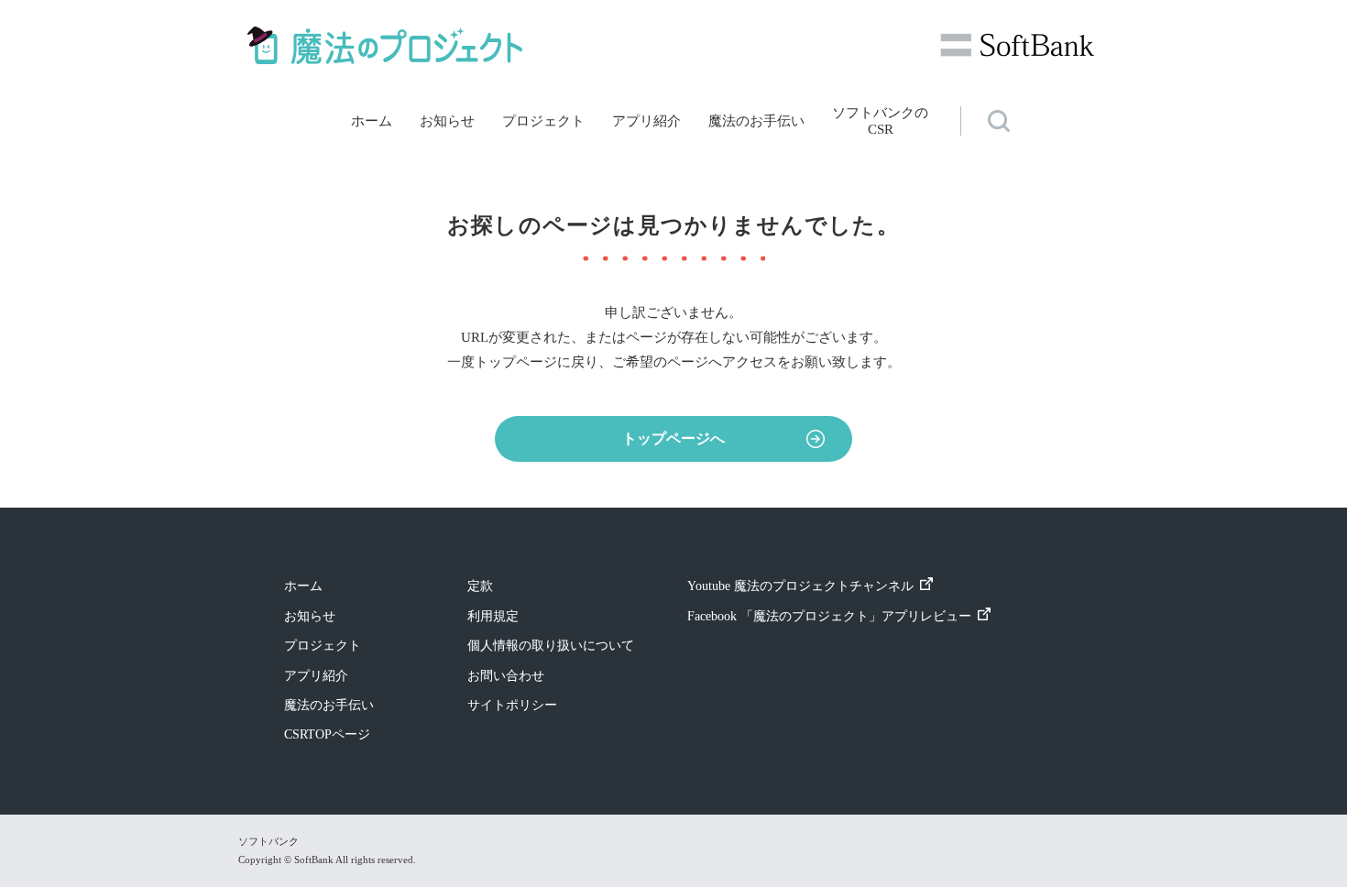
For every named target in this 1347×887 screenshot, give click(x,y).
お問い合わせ (505, 676)
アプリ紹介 (646, 121)
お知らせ (447, 121)
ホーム (371, 121)
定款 (480, 586)
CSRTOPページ (327, 734)
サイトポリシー (512, 705)
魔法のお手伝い (756, 121)
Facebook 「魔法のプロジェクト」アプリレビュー (829, 616)
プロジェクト (543, 121)
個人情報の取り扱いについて (550, 645)
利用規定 (493, 616)
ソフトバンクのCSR (880, 121)
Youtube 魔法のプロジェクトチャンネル (800, 586)
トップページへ (673, 438)
